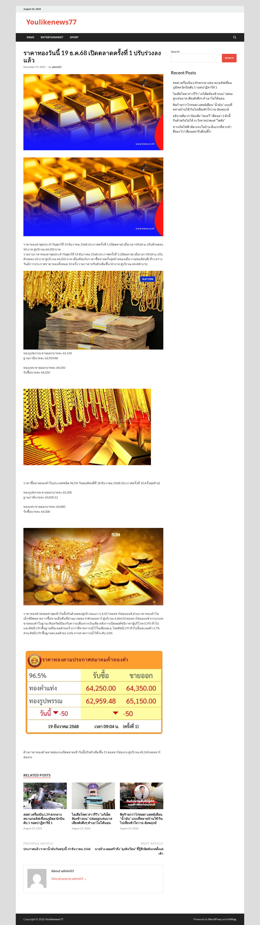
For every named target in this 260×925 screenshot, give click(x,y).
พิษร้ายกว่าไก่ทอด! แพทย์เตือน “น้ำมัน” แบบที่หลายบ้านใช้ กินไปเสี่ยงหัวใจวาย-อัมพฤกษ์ (141, 818)
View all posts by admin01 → (69, 878)
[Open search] (235, 37)
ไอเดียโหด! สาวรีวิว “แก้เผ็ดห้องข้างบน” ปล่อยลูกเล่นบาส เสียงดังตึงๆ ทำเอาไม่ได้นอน (92, 818)
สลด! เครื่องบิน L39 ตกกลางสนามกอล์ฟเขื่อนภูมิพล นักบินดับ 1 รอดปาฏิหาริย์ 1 (44, 818)
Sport (74, 37)
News (30, 37)
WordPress (215, 919)
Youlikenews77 (51, 22)
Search (175, 51)
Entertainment (52, 37)
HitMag (231, 919)
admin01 (57, 66)
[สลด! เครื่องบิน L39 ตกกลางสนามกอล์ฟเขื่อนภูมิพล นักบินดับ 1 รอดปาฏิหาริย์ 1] (45, 797)
